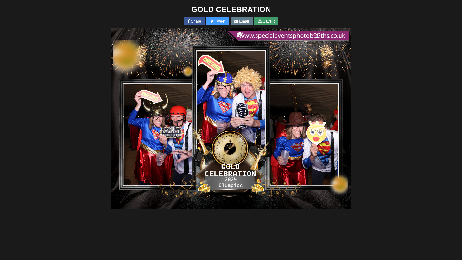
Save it (268, 21)
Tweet (219, 21)
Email (243, 21)
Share (195, 21)
